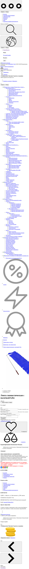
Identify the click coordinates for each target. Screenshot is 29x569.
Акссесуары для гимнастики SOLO (17, 91)
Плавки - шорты (10, 134)
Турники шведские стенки (12, 175)
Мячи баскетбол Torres (14, 167)
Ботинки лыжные (10, 247)
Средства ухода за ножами (15, 234)
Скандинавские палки (11, 195)
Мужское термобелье (16, 203)
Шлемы (7, 149)
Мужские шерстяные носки (17, 209)
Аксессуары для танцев (11, 118)
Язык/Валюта (6, 50)
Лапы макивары (9, 153)
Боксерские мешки (10, 152)
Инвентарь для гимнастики (12, 116)
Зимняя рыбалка (10, 253)
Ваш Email (3, 411)
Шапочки (8, 124)
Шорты (10, 100)
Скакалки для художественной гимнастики (16, 113)
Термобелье (11, 202)
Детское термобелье (15, 206)
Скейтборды (9, 172)
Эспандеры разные (13, 189)
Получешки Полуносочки (15, 89)
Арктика (11, 220)
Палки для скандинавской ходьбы (14, 200)
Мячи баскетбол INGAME (15, 165)
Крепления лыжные (10, 248)
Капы (7, 146)
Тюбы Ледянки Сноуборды (12, 238)
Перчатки (8, 147)
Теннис (7, 178)
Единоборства (6, 475)
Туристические (12, 228)
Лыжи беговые (9, 244)
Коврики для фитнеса (11, 183)
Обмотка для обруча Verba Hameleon (19, 112)
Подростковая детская (16, 216)
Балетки (10, 105)
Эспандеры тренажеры (11, 185)
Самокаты (8, 171)
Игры (7, 177)
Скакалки (8, 194)
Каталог (5, 14)
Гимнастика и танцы (8, 474)
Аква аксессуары (10, 142)
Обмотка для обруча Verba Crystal (19, 111)
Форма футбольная (13, 158)
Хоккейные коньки (10, 240)
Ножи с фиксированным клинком (16, 232)
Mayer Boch (11, 223)
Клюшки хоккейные (10, 241)
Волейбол (8, 169)
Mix (9, 129)
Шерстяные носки (13, 208)
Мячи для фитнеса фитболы (12, 184)
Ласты (7, 143)
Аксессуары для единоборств (12, 154)
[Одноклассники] (3, 467)
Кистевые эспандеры (13, 187)
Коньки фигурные (10, 243)
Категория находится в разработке (14, 258)
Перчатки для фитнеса (11, 193)
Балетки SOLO (12, 90)
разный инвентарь (10, 179)
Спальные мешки (10, 218)
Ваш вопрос (3, 417)
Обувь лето (11, 213)
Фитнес (5, 477)
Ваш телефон (4, 414)
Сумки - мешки (9, 181)
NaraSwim (11, 125)
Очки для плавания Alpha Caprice (16, 122)
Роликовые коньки (10, 173)
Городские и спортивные (14, 229)
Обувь (7, 104)
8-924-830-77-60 (12, 64)
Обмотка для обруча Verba (15, 110)
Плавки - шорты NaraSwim (15, 135)
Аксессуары (8, 250)
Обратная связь (6, 16)
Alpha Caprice (12, 126)
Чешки (10, 106)
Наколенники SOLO (13, 93)
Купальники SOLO (13, 94)
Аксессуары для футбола (14, 161)
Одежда (8, 96)
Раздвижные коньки (10, 242)
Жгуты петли (12, 188)
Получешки (11, 107)
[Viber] (5, 467)
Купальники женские (13, 131)
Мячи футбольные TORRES (15, 163)
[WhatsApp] (7, 467)
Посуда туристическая (11, 224)
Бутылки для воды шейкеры (12, 190)
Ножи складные (12, 231)
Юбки (10, 99)
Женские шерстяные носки (17, 211)
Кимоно (8, 150)
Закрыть (2, 11)
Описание (3, 451)
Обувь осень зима (13, 217)
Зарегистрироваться (8, 66)
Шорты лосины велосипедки (15, 95)
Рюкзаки (8, 225)
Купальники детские (13, 132)
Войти (2, 66)
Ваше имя (3, 409)
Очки (7, 120)
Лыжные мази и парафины (12, 249)
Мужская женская (15, 214)
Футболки (11, 102)
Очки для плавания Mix (14, 123)
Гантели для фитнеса (11, 191)
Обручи (8, 197)
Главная (5, 19)
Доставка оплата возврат (9, 15)
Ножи (7, 230)
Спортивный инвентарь (8, 476)
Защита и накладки (10, 148)
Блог (4, 20)
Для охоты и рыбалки (14, 226)
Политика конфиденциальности (10, 21)
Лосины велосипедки (14, 101)
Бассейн (5, 472)
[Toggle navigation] (11, 6)
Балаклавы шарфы (15, 207)
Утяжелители (9, 196)
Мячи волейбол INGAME (14, 170)
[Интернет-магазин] (5, 62)
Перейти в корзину (7, 81)
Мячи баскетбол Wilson (14, 166)
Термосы (8, 219)
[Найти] (11, 30)
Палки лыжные (9, 246)
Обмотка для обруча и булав (12, 108)
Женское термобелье (16, 205)
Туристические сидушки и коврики (14, 236)
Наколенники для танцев (11, 117)
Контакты (5, 17)
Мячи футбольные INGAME (15, 160)
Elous (10, 128)
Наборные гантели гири (11, 176)
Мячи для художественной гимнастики (15, 114)
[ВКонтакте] (1, 467)
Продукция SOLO (10, 88)
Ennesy (10, 141)
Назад (7, 11)
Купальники (11, 97)
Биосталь (11, 222)
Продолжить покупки (5, 537)
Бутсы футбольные (13, 159)
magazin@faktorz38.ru (8, 502)
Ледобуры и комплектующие (15, 254)
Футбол (8, 157)
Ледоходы (8, 235)
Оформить (14, 81)
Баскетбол (8, 164)
